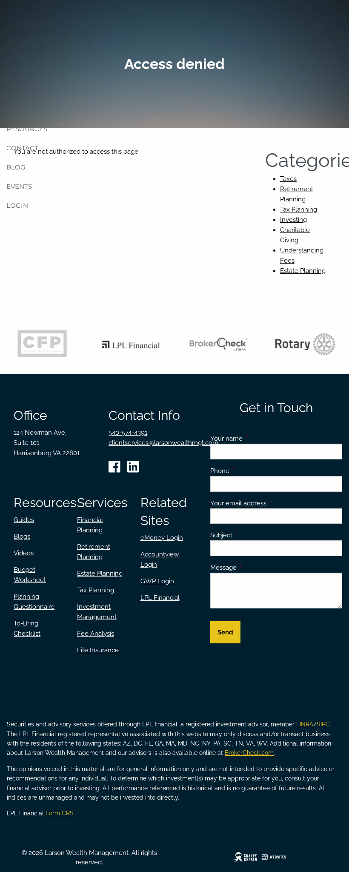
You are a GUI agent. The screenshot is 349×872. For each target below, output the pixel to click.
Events (19, 186)
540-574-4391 (128, 432)
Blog (16, 167)
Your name (257, 438)
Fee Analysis (95, 633)
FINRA (304, 724)
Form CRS (60, 813)
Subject (252, 535)
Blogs (22, 536)
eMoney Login (161, 538)
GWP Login (157, 581)
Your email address (269, 503)
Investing (293, 220)
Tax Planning (298, 209)
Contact (22, 148)
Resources (26, 129)
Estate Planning (303, 271)
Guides (24, 520)
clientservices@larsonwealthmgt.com (163, 443)
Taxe (287, 179)
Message (254, 567)
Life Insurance (98, 650)
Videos (24, 553)
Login (17, 205)
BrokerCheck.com (249, 752)
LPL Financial (160, 598)
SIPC (323, 724)
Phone (250, 471)
